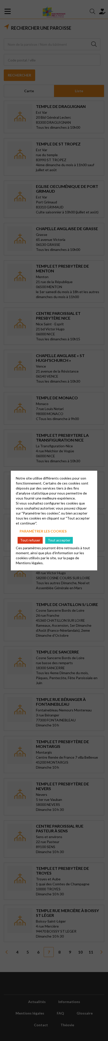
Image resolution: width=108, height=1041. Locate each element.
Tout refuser (30, 540)
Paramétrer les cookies (43, 531)
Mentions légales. (29, 562)
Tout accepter (59, 540)
